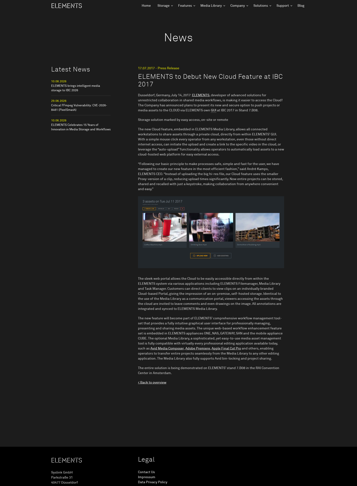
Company (237, 5)
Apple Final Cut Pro (226, 348)
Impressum (146, 477)
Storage (163, 5)
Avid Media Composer (167, 348)
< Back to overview (152, 382)
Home (146, 5)
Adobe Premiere (197, 348)
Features (185, 5)
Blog (301, 5)
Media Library (211, 5)
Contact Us (146, 472)
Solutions (260, 5)
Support (282, 5)
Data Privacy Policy (152, 482)
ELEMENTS (66, 6)
